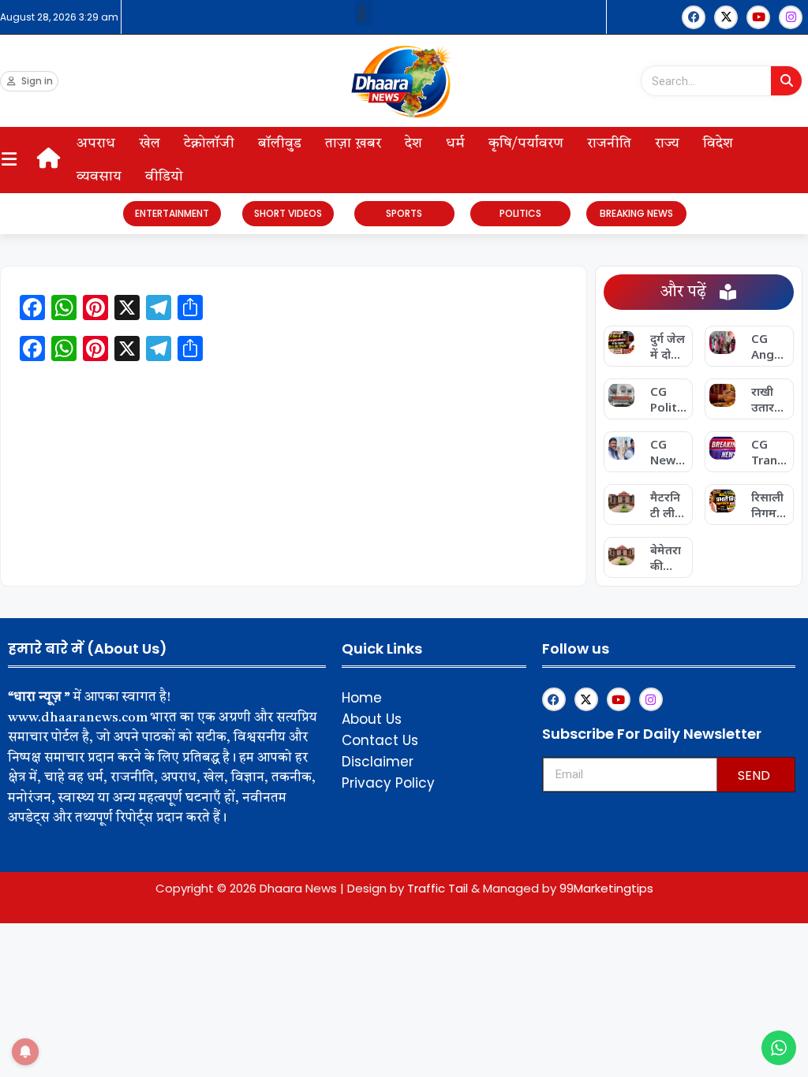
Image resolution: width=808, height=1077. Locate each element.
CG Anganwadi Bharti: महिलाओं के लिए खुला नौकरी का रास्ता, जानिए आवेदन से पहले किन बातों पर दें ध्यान (769, 346)
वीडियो (164, 177)
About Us (372, 719)
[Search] (786, 80)
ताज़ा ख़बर (353, 143)
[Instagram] (790, 17)
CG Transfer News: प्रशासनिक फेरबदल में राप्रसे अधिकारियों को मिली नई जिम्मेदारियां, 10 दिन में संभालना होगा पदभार (769, 452)
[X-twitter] (726, 17)
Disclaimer (377, 761)
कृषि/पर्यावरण (525, 143)
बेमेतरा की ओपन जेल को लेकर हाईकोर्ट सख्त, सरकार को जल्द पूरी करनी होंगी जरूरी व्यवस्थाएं (668, 557)
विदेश (718, 143)
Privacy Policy (388, 782)
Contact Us (380, 740)
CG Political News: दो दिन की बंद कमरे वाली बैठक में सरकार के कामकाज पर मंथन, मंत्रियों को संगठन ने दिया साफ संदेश (668, 399)
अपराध (96, 143)
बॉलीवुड (279, 143)
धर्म (455, 143)
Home (362, 697)
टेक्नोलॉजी (209, 143)
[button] (363, 13)
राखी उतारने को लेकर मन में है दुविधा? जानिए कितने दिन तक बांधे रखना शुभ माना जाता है (769, 399)
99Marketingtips (606, 888)
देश (413, 143)
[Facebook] (693, 17)
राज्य (667, 143)
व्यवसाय (99, 177)
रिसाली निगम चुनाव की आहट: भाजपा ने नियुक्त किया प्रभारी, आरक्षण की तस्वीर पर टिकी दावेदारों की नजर (769, 504)
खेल (149, 143)
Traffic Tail (437, 888)
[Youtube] (758, 17)
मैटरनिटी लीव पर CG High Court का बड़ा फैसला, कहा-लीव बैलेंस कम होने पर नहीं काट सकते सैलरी (666, 504)
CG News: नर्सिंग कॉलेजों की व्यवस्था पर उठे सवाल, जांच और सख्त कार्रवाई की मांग (667, 452)
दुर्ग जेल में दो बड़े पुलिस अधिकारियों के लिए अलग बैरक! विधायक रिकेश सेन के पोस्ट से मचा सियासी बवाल (667, 346)
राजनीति (609, 143)
